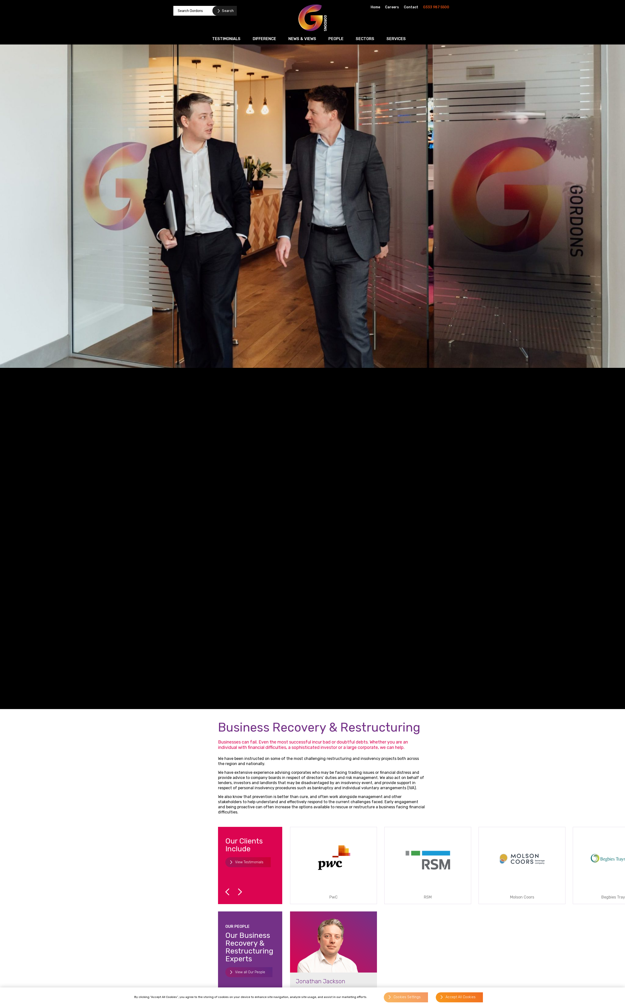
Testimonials (226, 38)
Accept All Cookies (461, 997)
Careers (392, 7)
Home (375, 7)
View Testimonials (249, 862)
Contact (411, 7)
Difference (264, 38)
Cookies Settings (407, 997)
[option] (333, 865)
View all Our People (250, 972)
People (336, 38)
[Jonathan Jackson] (333, 942)
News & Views (302, 38)
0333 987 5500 (436, 7)
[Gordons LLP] (312, 17)
